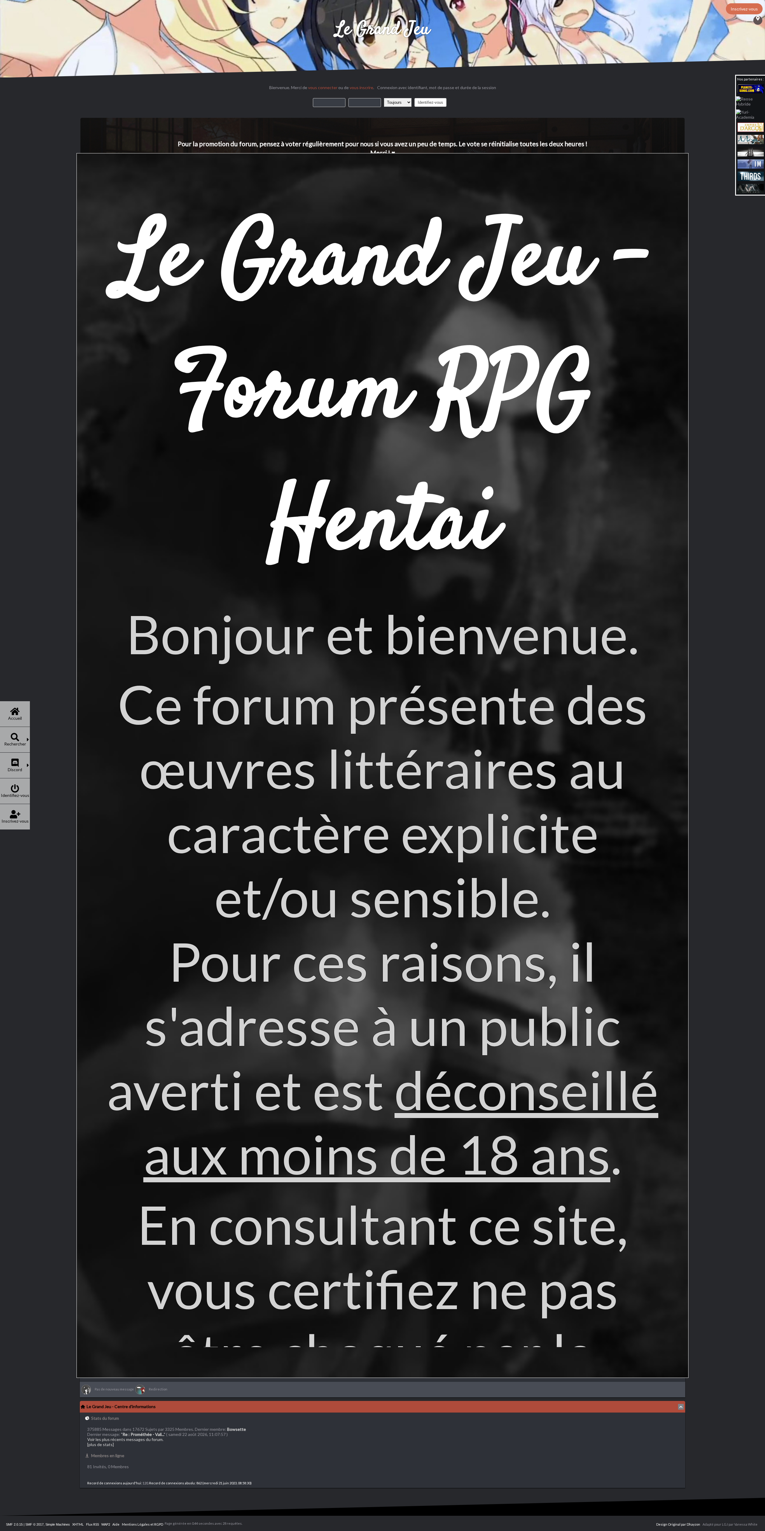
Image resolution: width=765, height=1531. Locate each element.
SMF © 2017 (34, 1524)
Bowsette (236, 1429)
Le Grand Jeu (382, 29)
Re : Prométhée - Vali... (143, 1434)
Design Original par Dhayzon (678, 1524)
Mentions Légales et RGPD (142, 1524)
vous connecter (322, 87)
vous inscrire (361, 87)
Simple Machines (57, 1524)
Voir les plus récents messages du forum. (125, 1439)
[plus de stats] (100, 1444)
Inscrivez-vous (744, 8)
